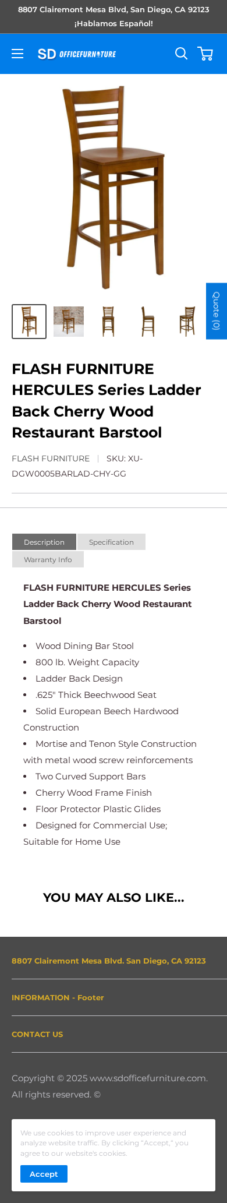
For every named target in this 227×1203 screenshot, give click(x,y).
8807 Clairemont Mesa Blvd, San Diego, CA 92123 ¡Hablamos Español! (114, 16)
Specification (111, 542)
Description (44, 542)
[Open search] (181, 53)
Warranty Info (48, 559)
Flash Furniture (51, 458)
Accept (44, 1174)
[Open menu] (17, 53)
